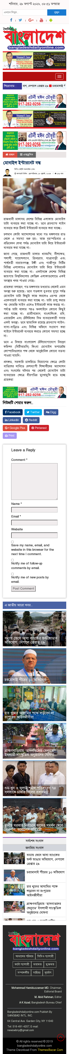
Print (11, 436)
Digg (52, 412)
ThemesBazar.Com (50, 1050)
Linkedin (13, 420)
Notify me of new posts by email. (30, 579)
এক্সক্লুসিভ (28, 154)
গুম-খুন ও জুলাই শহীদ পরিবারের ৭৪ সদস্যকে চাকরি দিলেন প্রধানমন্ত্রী (30, 790)
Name (16, 504)
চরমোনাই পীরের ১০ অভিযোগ (25, 679)
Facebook (13, 412)
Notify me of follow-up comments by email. (26, 565)
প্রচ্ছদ (11, 154)
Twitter (34, 412)
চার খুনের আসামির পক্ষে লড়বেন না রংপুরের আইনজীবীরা (29, 715)
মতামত (37, 964)
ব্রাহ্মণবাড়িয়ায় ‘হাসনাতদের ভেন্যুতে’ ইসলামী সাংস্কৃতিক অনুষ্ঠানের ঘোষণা (30, 752)
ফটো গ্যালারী (22, 964)
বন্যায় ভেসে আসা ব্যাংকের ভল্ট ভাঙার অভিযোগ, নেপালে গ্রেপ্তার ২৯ (31, 640)
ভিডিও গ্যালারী (45, 956)
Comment (19, 460)
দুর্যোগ (48, 972)
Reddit (32, 420)
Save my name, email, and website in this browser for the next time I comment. (32, 549)
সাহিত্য (37, 972)
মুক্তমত (50, 964)
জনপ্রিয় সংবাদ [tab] (35, 848)
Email (16, 516)
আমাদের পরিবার (24, 956)
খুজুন (56, 12)
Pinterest (40, 428)
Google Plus (17, 428)
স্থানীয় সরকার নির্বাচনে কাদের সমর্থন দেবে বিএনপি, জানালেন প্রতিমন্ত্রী (34, 827)
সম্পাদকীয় (23, 972)
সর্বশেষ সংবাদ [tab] (34, 841)
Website (17, 529)
